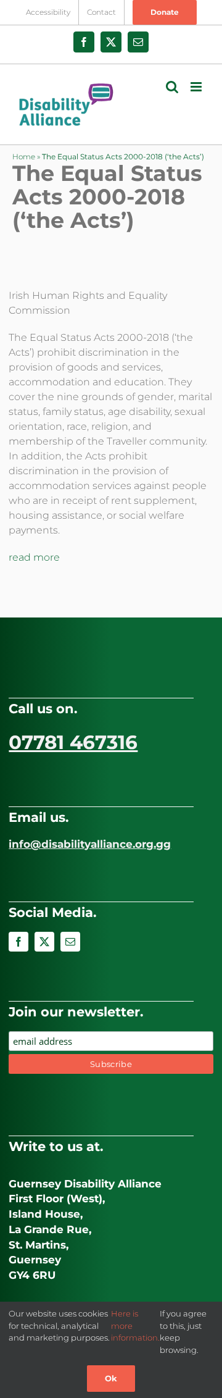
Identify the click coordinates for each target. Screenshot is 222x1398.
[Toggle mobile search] (172, 86)
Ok (111, 1378)
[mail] (70, 942)
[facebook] (18, 942)
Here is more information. (135, 1325)
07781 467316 (73, 742)
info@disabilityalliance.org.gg (90, 844)
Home (23, 156)
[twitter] (44, 942)
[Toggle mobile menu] (197, 86)
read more (34, 557)
